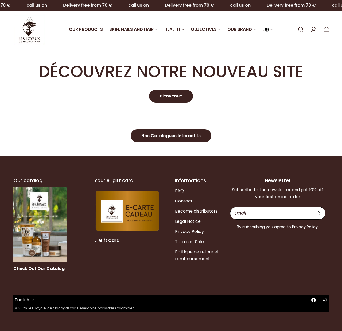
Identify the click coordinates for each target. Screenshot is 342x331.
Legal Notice (188, 221)
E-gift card (106, 240)
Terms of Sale (189, 242)
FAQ (179, 191)
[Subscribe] (319, 213)
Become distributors (196, 211)
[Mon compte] (313, 29)
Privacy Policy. (305, 227)
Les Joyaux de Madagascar (52, 308)
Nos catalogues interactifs (171, 136)
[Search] (301, 29)
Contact (184, 201)
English (22, 300)
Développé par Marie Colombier (105, 308)
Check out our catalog (39, 268)
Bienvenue (171, 96)
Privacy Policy (189, 231)
